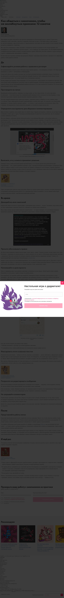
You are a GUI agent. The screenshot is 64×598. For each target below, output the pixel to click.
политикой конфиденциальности (39, 298)
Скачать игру (43, 306)
